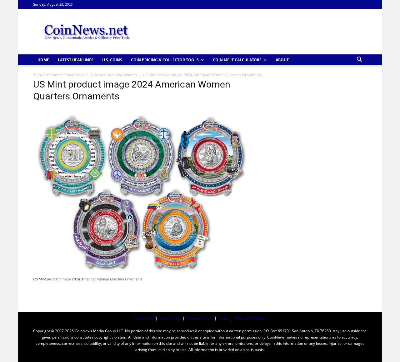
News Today (170, 318)
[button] (359, 60)
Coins (223, 318)
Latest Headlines (75, 60)
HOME (43, 60)
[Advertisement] (253, 32)
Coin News (144, 318)
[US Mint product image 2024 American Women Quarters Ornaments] (142, 273)
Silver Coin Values (249, 318)
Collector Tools (199, 318)
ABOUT (282, 60)
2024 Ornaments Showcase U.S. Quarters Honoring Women (85, 75)
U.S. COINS (112, 60)
